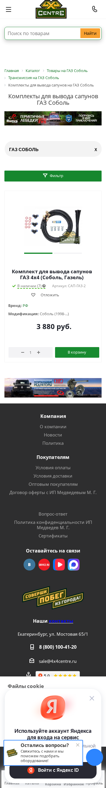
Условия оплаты (53, 467)
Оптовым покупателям (53, 484)
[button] (38, 253)
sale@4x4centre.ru (58, 661)
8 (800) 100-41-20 (58, 647)
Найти (90, 33)
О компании (53, 426)
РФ (25, 305)
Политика (53, 443)
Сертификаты (53, 536)
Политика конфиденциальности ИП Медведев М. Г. (53, 524)
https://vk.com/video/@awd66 (59, 564)
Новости (53, 435)
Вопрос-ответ (53, 514)
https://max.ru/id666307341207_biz (74, 564)
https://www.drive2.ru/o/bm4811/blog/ (44, 564)
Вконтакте (29, 564)
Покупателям (53, 457)
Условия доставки (53, 476)
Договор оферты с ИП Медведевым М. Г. (53, 492)
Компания (53, 416)
